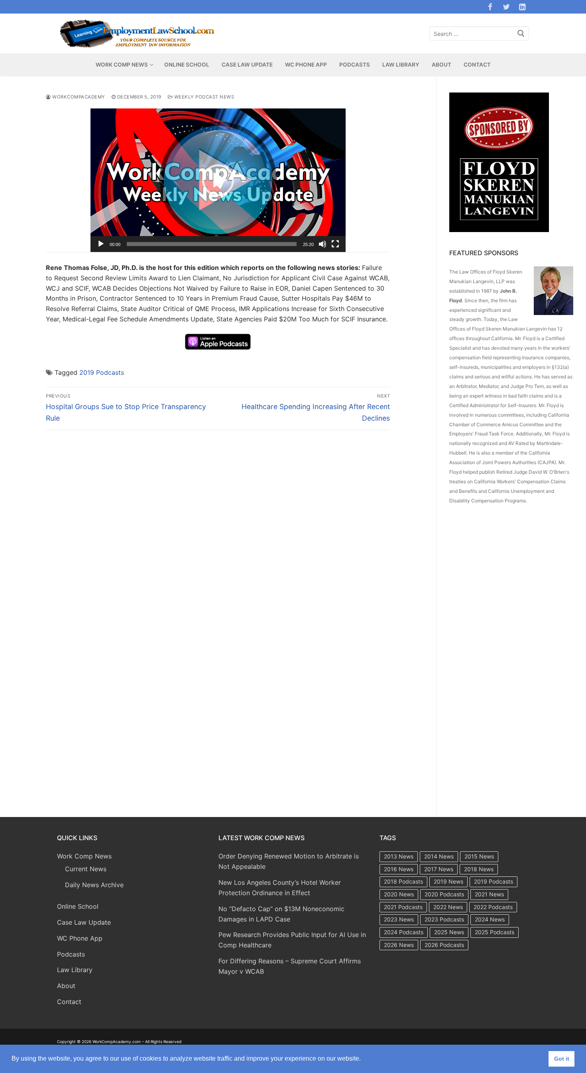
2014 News (439, 856)
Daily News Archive (94, 885)
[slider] (212, 244)
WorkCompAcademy (78, 97)
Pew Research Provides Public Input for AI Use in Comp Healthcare (292, 940)
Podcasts (71, 954)
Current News (85, 869)
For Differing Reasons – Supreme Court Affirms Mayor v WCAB (289, 966)
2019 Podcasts (101, 372)
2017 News (438, 869)
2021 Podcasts (403, 907)
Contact (69, 1002)
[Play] (101, 244)
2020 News (399, 894)
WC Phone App (79, 938)
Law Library (74, 970)
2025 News (449, 932)
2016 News (398, 869)
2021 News (489, 894)
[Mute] (322, 244)
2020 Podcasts (444, 894)
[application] (218, 180)
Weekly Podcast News (203, 97)
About (66, 986)
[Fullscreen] (335, 244)
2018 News (479, 869)
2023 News (399, 919)
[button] (218, 180)
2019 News (448, 881)
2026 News (399, 944)
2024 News (490, 919)
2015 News (479, 856)
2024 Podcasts (403, 932)
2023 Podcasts (444, 919)
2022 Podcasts (493, 907)
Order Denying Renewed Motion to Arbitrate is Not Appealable (288, 861)
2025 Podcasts (494, 932)
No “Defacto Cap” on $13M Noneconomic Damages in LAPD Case (281, 914)
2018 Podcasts (403, 881)
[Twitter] (506, 7)
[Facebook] (490, 7)
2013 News (398, 856)
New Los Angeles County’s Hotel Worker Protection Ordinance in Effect (279, 887)
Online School (77, 906)
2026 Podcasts (444, 944)
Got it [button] (561, 1058)
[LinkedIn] (522, 7)
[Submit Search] (521, 33)
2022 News (448, 907)
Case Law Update (84, 922)
